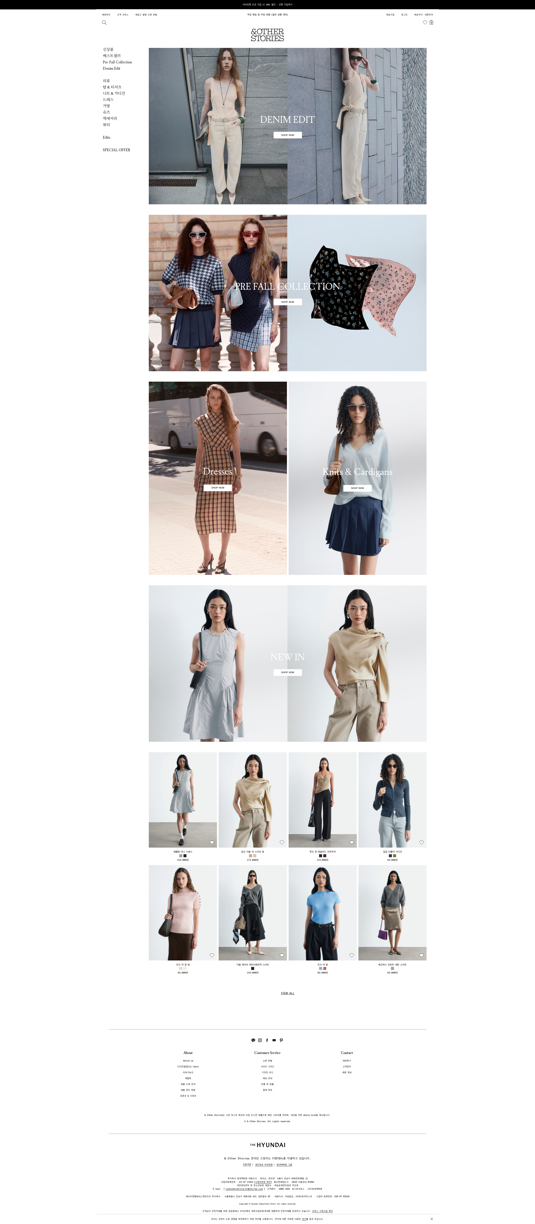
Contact (347, 1053)
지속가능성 (188, 1072)
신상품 (108, 49)
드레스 (108, 99)
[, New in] (288, 663)
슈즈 (106, 112)
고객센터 (347, 1066)
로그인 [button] (404, 15)
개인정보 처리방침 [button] (264, 1165)
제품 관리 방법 (188, 1090)
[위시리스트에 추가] (212, 843)
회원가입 (390, 15)
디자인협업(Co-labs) (188, 1066)
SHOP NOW (287, 135)
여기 (304, 1219)
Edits (107, 137)
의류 (106, 81)
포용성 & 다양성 (188, 1096)
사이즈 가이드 (267, 1066)
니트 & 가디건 (114, 93)
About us (188, 1061)
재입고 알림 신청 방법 (146, 15)
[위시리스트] (425, 22)
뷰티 (106, 125)
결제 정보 (267, 1090)
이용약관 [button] (247, 1164)
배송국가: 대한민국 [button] (423, 15)
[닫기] (432, 4)
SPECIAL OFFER (116, 150)
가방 (106, 106)
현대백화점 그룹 (284, 1165)
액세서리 (110, 118)
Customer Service (267, 1053)
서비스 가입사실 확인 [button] (322, 1211)
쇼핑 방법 (267, 1061)
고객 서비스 (123, 15)
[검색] (104, 22)
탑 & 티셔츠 (112, 87)
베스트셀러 (112, 56)
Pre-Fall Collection (117, 62)
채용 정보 (347, 1072)
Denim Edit (111, 68)
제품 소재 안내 (188, 1084)
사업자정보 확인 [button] (263, 1182)
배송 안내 (267, 1078)
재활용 (188, 1078)
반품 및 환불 (267, 1084)
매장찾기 (347, 1061)
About (188, 1053)
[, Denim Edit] (288, 126)
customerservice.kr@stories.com (244, 1189)
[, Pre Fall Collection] (288, 293)
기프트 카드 (267, 1072)
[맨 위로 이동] (431, 1208)
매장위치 (106, 15)
